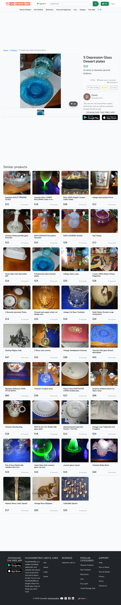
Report (106, 87)
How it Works (104, 567)
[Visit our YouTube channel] (62, 598)
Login (113, 3)
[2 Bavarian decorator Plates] (16, 297)
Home (5, 50)
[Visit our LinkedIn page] (73, 598)
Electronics (49, 10)
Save (115, 87)
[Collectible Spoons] (75, 489)
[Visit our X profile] (65, 598)
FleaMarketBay (53, 598)
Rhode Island (103, 80)
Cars (75, 10)
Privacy (101, 576)
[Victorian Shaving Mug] (16, 412)
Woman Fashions (25, 10)
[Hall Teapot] (104, 221)
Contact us (103, 586)
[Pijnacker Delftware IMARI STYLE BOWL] (16, 374)
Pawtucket (112, 80)
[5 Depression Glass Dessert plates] (46, 259)
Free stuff (91, 10)
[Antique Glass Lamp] (75, 259)
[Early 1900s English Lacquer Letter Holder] (75, 183)
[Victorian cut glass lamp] (46, 374)
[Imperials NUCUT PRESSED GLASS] (16, 183)
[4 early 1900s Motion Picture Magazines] (104, 259)
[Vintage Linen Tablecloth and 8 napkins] (104, 412)
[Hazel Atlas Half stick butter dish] (16, 259)
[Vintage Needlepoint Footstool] (75, 336)
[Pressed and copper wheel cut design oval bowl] (46, 297)
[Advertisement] (60, 30)
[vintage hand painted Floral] (104, 183)
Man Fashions (38, 10)
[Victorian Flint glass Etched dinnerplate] (104, 336)
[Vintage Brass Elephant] (46, 489)
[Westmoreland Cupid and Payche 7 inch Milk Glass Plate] (75, 412)
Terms (101, 581)
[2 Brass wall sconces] (46, 336)
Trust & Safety (104, 572)
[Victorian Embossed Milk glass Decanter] (16, 221)
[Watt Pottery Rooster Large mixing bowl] (104, 297)
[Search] (96, 3)
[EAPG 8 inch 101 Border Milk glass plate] (46, 412)
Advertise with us (68, 562)
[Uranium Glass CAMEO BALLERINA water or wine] (46, 183)
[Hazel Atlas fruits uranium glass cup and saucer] (46, 450)
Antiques (83, 10)
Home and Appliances (63, 10)
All (101, 10)
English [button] (83, 598)
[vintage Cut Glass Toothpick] (75, 297)
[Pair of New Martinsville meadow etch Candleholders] (16, 450)
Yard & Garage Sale (87, 588)
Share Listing (94, 87)
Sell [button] (105, 3)
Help (100, 562)
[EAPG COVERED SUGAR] (75, 221)
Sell (44, 562)
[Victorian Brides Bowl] (104, 450)
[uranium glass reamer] (75, 450)
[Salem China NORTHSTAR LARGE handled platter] (75, 374)
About (45, 567)
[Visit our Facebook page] (69, 598)
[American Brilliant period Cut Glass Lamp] (104, 374)
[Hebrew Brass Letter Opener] (16, 489)
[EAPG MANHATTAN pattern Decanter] (46, 221)
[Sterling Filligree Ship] (16, 336)
